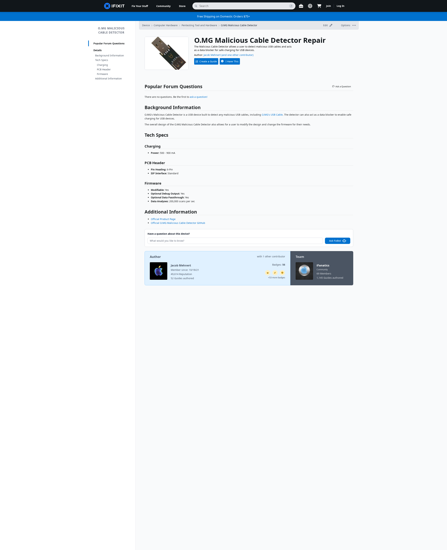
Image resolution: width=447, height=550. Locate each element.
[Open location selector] (310, 5)
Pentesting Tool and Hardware (199, 25)
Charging (102, 65)
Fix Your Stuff (140, 6)
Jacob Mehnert (212, 55)
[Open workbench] (301, 5)
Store (182, 6)
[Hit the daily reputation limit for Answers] (267, 273)
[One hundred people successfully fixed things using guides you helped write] (275, 273)
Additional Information (108, 78)
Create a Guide (208, 61)
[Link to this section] (143, 108)
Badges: (278, 264)
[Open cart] (319, 5)
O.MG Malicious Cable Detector (111, 30)
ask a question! (198, 96)
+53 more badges (276, 277)
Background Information (109, 55)
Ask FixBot (335, 240)
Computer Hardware (166, 25)
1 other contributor (274, 256)
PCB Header (104, 69)
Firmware (102, 74)
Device (146, 25)
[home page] (114, 6)
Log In (340, 6)
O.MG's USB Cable (272, 114)
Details (97, 50)
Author (155, 257)
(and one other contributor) (237, 55)
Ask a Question (343, 86)
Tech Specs (101, 60)
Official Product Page (163, 219)
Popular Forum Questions (108, 43)
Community (163, 6)
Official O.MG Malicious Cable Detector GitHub (178, 223)
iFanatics (323, 265)
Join (328, 6)
